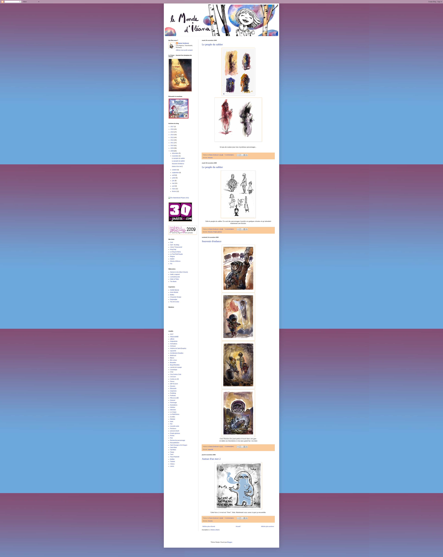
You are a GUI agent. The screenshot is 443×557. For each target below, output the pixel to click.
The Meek (173, 281)
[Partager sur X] (242, 155)
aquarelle (210, 449)
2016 (172, 129)
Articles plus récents (208, 526)
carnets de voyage (176, 367)
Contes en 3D (174, 379)
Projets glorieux (217, 232)
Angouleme (173, 341)
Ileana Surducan (183, 43)
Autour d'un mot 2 (211, 458)
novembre (175, 156)
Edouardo (173, 388)
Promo (172, 435)
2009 (172, 148)
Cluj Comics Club (175, 374)
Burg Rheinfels (175, 365)
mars (174, 189)
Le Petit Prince (174, 414)
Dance (172, 381)
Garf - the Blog (174, 245)
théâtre (172, 459)
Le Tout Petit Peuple (176, 254)
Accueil (238, 526)
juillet (174, 178)
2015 (172, 132)
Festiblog (173, 393)
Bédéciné (173, 355)
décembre (175, 153)
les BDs (172, 417)
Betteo (172, 295)
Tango (172, 452)
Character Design (175, 297)
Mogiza (172, 256)
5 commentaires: (229, 155)
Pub (171, 438)
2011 (172, 143)
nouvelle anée (174, 426)
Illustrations (173, 405)
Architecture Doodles (176, 353)
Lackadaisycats (175, 277)
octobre (174, 170)
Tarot (171, 454)
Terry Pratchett (174, 457)
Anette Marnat (174, 290)
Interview (173, 410)
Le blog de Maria (175, 252)
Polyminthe (173, 299)
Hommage (173, 402)
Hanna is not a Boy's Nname (179, 272)
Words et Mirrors (175, 261)
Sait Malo (173, 450)
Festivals (173, 395)
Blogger (229, 542)
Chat (171, 372)
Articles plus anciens (267, 526)
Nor (171, 424)
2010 (172, 145)
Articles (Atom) (215, 530)
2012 (172, 140)
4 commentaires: (229, 446)
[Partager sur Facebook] (244, 155)
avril (173, 186)
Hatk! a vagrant (175, 274)
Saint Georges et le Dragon (178, 445)
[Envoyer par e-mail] (238, 155)
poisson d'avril (174, 431)
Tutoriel (172, 461)
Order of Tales (174, 279)
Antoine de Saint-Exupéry (178, 348)
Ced (171, 242)
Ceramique (173, 369)
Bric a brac (173, 360)
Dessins (210, 157)
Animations (173, 344)
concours (173, 376)
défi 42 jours (174, 384)
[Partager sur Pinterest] (246, 155)
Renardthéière (174, 442)
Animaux (173, 346)
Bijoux (172, 358)
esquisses (173, 391)
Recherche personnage (177, 440)
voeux (172, 466)
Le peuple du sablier (212, 44)
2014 (172, 134)
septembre (175, 172)
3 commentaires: (229, 229)
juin (173, 180)
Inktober (172, 407)
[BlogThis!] (240, 155)
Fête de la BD (174, 398)
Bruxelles (173, 362)
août (173, 175)
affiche (172, 339)
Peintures (173, 428)
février (174, 191)
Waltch (172, 259)
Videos (172, 464)
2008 (172, 151)
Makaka (172, 419)
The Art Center (174, 302)
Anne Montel (174, 292)
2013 (172, 137)
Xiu (171, 263)
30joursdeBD (174, 337)
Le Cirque (173, 412)
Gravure (172, 400)
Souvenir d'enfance (211, 241)
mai (173, 183)
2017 (172, 126)
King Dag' (173, 249)
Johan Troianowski (176, 247)
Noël (171, 421)
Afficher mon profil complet (184, 50)
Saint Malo (173, 447)
